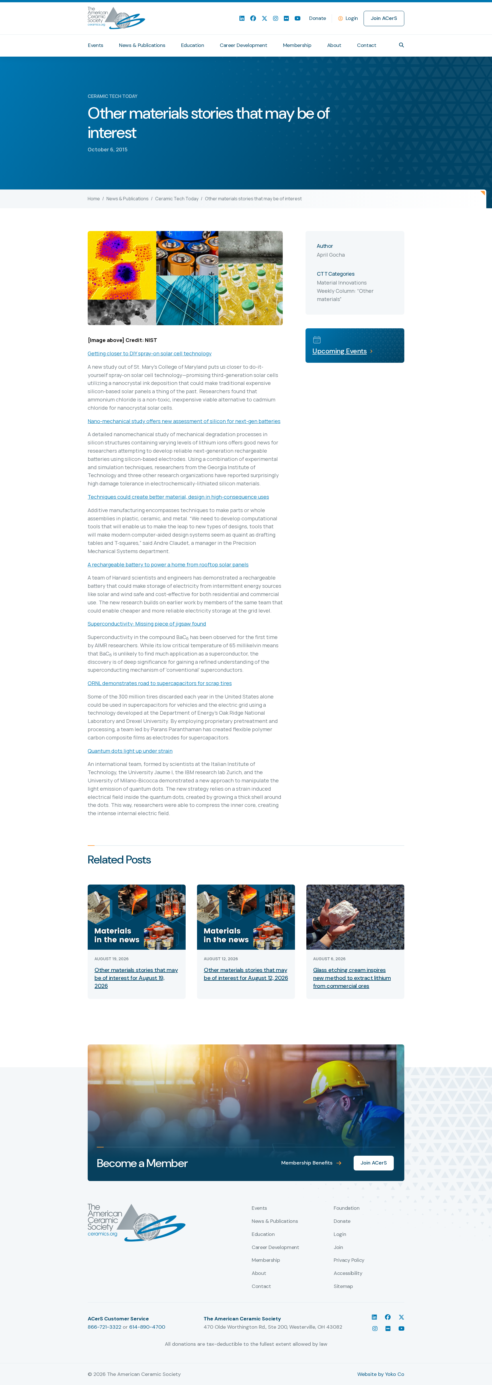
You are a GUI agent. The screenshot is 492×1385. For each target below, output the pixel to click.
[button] (401, 45)
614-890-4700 (147, 1327)
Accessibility (348, 1273)
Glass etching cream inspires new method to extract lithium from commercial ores (352, 978)
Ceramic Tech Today (176, 198)
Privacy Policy (349, 1260)
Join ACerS (384, 18)
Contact (366, 45)
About (334, 45)
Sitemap (343, 1286)
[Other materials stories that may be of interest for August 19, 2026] (137, 917)
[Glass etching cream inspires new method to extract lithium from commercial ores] (355, 917)
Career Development (243, 45)
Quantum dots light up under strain (130, 750)
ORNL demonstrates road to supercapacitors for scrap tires (160, 683)
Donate (317, 18)
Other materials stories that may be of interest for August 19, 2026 (136, 978)
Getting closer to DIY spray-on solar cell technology (150, 353)
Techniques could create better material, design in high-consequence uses (178, 496)
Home (94, 198)
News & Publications (142, 45)
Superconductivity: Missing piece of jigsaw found (147, 623)
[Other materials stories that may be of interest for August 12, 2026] (246, 917)
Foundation (346, 1208)
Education (192, 45)
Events (95, 45)
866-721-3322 (104, 1327)
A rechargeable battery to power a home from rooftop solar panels (168, 564)
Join (338, 1247)
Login (352, 18)
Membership (297, 45)
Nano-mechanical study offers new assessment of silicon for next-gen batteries (184, 421)
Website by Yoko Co (380, 1374)
